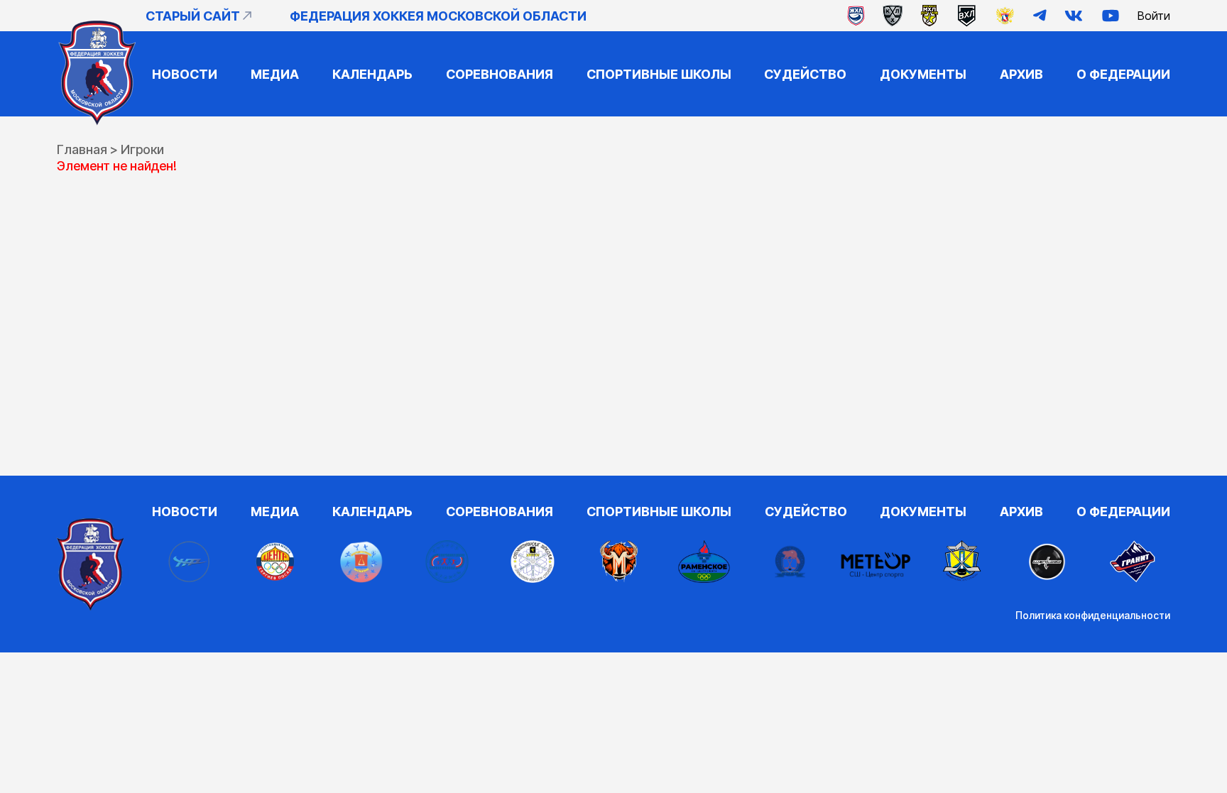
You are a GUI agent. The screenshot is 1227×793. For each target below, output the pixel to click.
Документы (923, 74)
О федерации (1123, 74)
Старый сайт (193, 16)
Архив (1021, 74)
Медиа (275, 74)
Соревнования (499, 74)
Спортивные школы (659, 74)
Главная (82, 149)
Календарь (372, 74)
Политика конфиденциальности (1092, 615)
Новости (184, 74)
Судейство (805, 74)
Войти (1154, 16)
